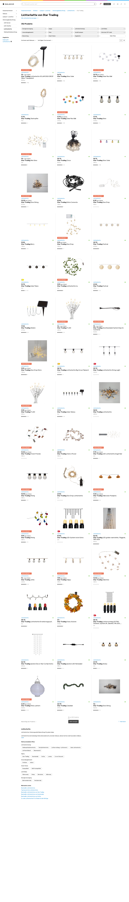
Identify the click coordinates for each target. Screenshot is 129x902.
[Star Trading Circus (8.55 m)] (73, 148)
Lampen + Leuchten (8, 17)
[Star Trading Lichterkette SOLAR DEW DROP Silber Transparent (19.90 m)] (37, 64)
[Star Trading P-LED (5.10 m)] (37, 399)
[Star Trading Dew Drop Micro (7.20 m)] (37, 358)
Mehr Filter (113, 36)
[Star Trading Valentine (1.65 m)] (110, 567)
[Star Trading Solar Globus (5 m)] (73, 399)
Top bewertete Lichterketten (29, 790)
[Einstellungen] (100, 4)
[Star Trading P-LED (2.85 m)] (73, 316)
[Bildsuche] (94, 4)
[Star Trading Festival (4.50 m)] (110, 232)
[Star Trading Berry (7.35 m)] (37, 232)
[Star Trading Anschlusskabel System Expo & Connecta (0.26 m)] (110, 316)
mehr (22, 737)
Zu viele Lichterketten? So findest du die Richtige (34, 798)
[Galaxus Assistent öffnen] (114, 4)
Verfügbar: (41, 40)
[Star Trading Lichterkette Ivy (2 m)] (73, 273)
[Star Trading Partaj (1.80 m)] (37, 483)
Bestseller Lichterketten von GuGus (31, 796)
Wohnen (5, 13)
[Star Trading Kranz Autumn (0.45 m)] (73, 609)
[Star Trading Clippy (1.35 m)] (73, 567)
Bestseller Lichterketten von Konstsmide (32, 794)
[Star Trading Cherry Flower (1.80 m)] (73, 441)
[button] (53, 72)
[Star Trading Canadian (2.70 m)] (73, 693)
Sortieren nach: (25, 40)
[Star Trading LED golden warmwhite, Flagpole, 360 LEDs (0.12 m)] (110, 525)
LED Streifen (7, 26)
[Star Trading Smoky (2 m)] (110, 651)
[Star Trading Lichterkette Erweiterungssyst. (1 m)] (37, 609)
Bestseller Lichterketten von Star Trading (32, 792)
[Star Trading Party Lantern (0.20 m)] (37, 693)
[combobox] (32, 40)
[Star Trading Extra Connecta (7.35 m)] (73, 190)
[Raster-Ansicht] (121, 40)
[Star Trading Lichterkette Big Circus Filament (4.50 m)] (73, 358)
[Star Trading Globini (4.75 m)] (37, 316)
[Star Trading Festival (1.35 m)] (110, 273)
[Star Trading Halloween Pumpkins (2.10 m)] (110, 483)
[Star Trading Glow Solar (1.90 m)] (73, 64)
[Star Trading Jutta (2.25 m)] (37, 567)
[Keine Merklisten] (121, 4)
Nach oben (123, 721)
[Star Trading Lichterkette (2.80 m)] (110, 399)
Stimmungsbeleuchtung (9, 20)
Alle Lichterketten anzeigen (29, 18)
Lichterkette (8, 29)
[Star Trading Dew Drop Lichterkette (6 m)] (73, 483)
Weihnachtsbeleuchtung (10, 32)
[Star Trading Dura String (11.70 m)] (37, 190)
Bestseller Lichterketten (28, 788)
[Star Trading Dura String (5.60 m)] (110, 693)
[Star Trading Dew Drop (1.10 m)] (110, 190)
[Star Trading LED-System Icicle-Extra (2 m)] (73, 525)
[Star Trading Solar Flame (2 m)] (37, 273)
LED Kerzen (7, 23)
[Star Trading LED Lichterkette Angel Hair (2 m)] (110, 441)
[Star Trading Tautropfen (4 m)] (37, 106)
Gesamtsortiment (8, 10)
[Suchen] (22, 4)
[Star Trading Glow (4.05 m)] (110, 106)
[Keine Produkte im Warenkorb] (125, 4)
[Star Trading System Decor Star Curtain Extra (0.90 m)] (37, 651)
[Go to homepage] (8, 4)
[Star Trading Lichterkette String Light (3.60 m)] (110, 358)
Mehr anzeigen (73, 721)
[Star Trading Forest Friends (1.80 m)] (37, 441)
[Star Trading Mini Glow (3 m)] (37, 148)
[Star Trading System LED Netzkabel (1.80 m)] (73, 651)
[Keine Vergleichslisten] (117, 4)
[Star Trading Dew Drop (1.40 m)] (73, 232)
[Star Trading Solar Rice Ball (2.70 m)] (110, 64)
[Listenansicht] (124, 40)
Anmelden (107, 4)
